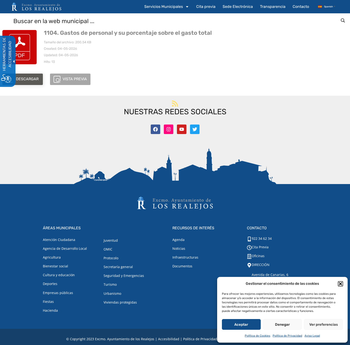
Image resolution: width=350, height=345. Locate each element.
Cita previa (205, 6)
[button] (340, 283)
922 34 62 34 (262, 238)
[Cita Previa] (249, 247)
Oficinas (258, 256)
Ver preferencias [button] (323, 324)
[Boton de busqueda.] (342, 20)
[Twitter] (195, 129)
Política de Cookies (257, 335)
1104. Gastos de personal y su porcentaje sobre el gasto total (128, 33)
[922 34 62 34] (249, 239)
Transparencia (272, 6)
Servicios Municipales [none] (163, 6)
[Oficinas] (249, 256)
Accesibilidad (168, 339)
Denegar (282, 324)
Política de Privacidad (287, 335)
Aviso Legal (312, 335)
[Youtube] (181, 129)
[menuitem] (167, 6)
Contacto (301, 6)
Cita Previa (260, 247)
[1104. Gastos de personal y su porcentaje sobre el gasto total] (19, 47)
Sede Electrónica (238, 6)
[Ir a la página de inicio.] (36, 6)
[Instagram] (168, 129)
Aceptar (241, 324)
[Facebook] (155, 129)
